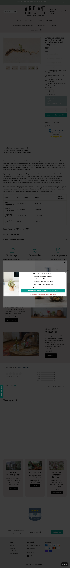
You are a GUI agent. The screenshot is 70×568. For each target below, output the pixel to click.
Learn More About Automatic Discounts (43, 290)
